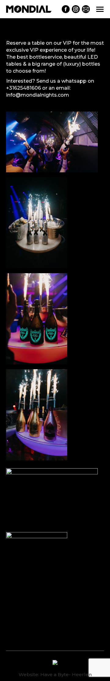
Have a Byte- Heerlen (66, 674)
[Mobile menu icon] (100, 9)
